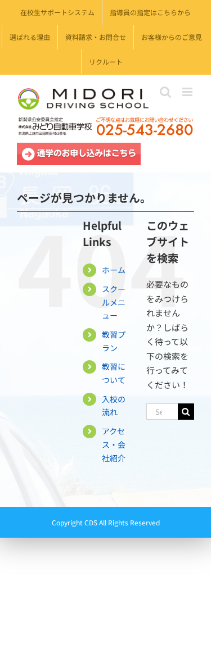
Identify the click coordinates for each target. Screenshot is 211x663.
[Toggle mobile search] (165, 92)
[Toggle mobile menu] (188, 92)
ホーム (113, 269)
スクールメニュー (113, 302)
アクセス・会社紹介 (113, 444)
